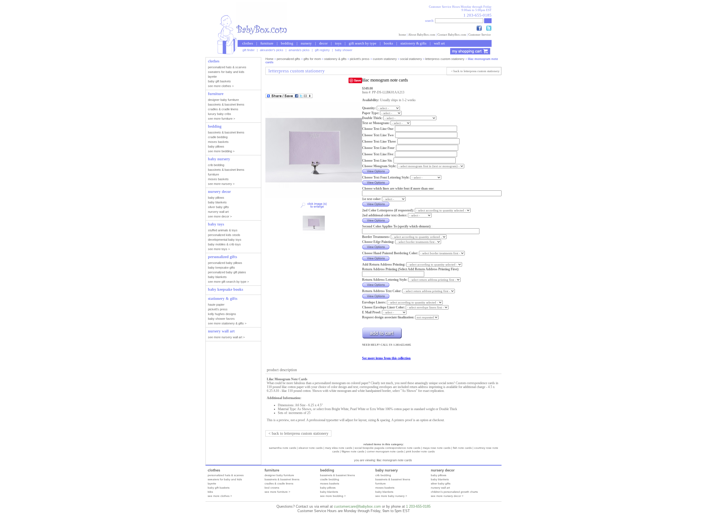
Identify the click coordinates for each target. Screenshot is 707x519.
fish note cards (462, 447)
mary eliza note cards (338, 447)
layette (212, 483)
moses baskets (329, 483)
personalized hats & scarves (226, 475)
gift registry (322, 50)
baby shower (343, 50)
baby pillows (328, 487)
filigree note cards (353, 451)
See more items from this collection (386, 358)
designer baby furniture (279, 475)
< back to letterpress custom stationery (475, 71)
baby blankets (329, 491)
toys (338, 43)
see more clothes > (220, 495)
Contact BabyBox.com (451, 34)
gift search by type (362, 43)
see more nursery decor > (447, 495)
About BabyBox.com (421, 34)
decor (323, 43)
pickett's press (360, 59)
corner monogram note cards (385, 451)
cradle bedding (329, 479)
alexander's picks (271, 50)
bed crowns (272, 487)
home (402, 34)
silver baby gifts (440, 483)
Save (357, 80)
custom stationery (385, 59)
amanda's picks (299, 50)
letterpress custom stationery (445, 59)
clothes (247, 43)
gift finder (248, 50)
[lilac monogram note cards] (313, 197)
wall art (439, 43)
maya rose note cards (436, 447)
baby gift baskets (218, 487)
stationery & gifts (413, 43)
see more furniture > (277, 491)
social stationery (411, 59)
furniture (266, 43)
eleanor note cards (311, 447)
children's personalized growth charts (454, 491)
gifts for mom (312, 59)
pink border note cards (420, 451)
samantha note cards (282, 447)
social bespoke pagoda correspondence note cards (387, 447)
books (388, 43)
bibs (210, 491)
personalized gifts (288, 59)
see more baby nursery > (391, 495)
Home (269, 59)
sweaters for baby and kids (225, 479)
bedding (287, 43)
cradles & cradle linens (279, 483)
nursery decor (443, 470)
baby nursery (386, 470)
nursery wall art (440, 487)
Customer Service (479, 34)
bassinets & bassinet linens (282, 479)
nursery (306, 43)
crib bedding (383, 475)
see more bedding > (333, 495)
